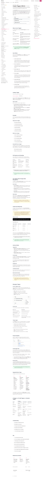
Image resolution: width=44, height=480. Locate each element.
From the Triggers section (37, 27)
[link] (15, 460)
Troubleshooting (36, 36)
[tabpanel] (22, 98)
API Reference (7, 2)
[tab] (15, 96)
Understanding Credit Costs (24, 214)
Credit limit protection (37, 24)
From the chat (36, 28)
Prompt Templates (36, 30)
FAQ (34, 37)
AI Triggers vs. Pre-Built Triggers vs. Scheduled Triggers (37, 35)
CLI (11, 2)
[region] (21, 227)
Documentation (3, 2)
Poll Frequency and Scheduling (37, 14)
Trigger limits (36, 21)
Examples (35, 10)
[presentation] (22, 219)
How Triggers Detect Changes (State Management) (37, 15)
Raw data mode (36, 32)
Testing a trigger (36, 29)
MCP (13, 2)
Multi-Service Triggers (37, 12)
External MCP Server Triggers (38, 13)
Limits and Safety (36, 20)
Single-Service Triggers (37, 11)
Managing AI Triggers (36, 26)
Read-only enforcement (37, 25)
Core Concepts (14, 4)
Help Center (17, 2)
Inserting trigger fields (37, 31)
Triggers (18, 4)
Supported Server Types (37, 33)
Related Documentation (36, 38)
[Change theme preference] (42, 0)
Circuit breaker (36, 22)
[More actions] (30, 6)
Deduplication (36, 23)
